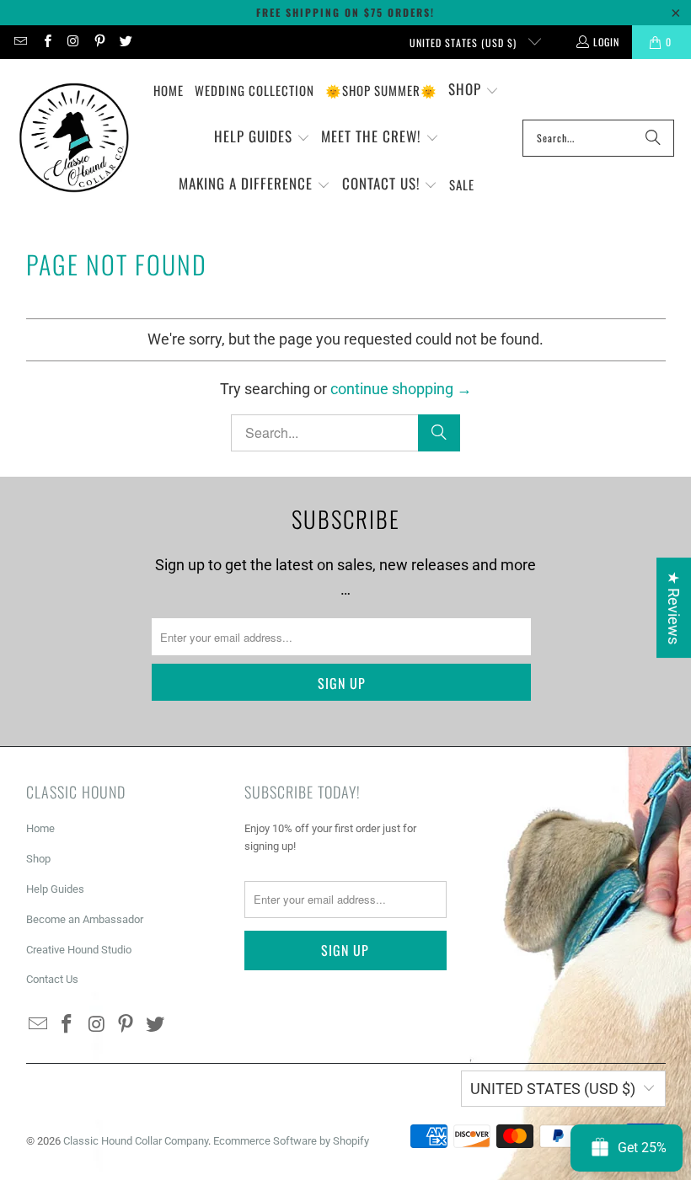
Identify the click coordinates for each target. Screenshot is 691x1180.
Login (606, 42)
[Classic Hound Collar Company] (74, 138)
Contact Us (52, 979)
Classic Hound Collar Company (135, 1141)
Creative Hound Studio (78, 949)
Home (40, 828)
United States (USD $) (465, 42)
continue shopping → (401, 389)
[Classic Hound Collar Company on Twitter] (125, 42)
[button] (473, 91)
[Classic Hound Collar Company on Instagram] (73, 42)
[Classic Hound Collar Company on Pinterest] (99, 42)
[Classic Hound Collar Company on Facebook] (46, 42)
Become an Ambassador (84, 919)
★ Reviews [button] (674, 607)
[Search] (653, 138)
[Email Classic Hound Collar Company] (20, 42)
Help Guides (55, 889)
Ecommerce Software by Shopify (291, 1141)
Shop (38, 858)
